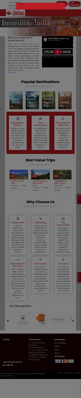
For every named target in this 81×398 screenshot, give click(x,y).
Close (21, 4)
